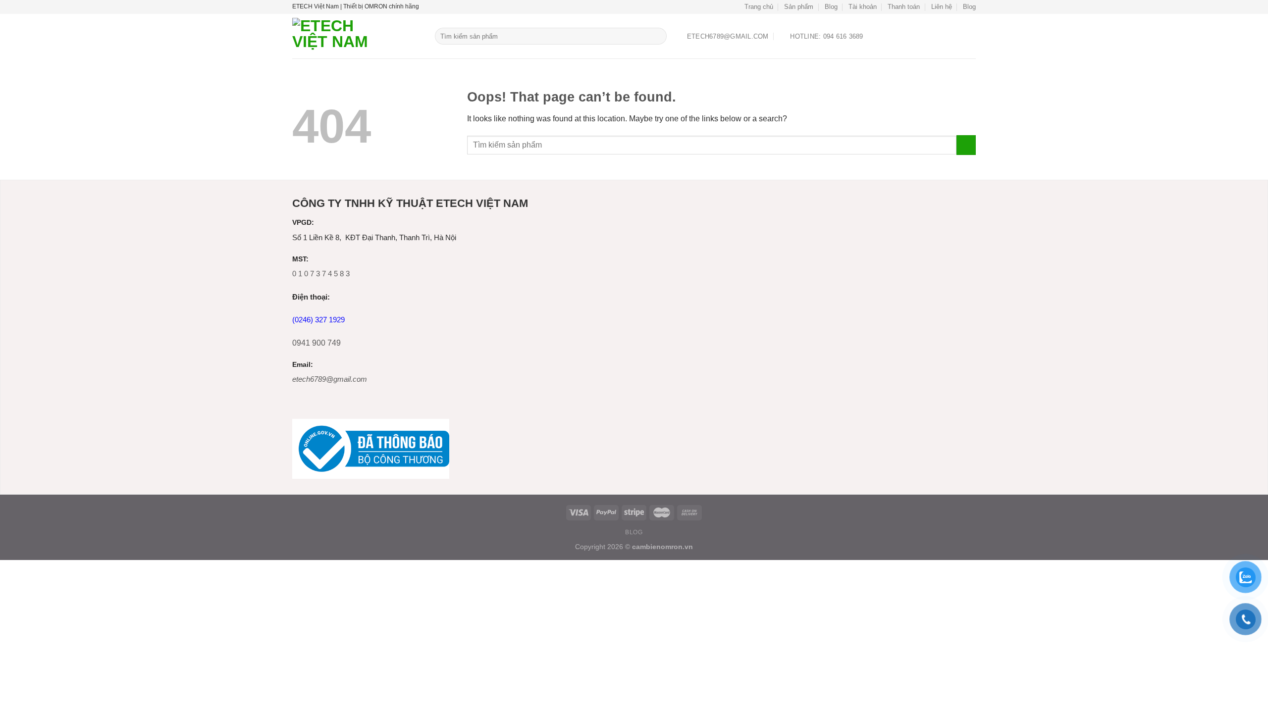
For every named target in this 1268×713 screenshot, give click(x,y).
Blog (831, 6)
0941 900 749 (316, 343)
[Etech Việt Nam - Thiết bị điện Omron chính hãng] (356, 36)
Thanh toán (904, 6)
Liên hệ (941, 6)
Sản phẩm (798, 6)
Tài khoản (862, 6)
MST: (300, 259)
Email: (302, 364)
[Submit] (657, 36)
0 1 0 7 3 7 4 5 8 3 (321, 273)
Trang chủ (758, 6)
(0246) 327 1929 (318, 319)
